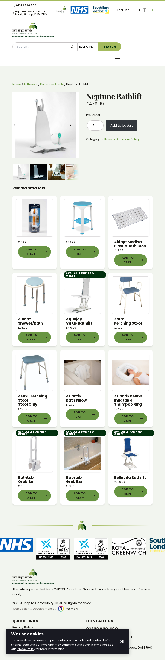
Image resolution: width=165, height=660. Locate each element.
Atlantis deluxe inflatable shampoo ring (128, 400)
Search (110, 46)
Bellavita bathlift (130, 477)
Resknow (72, 609)
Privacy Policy (105, 589)
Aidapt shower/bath (30, 321)
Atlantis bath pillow (76, 398)
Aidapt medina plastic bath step (130, 244)
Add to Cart (32, 252)
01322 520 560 (26, 5)
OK (121, 641)
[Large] (139, 10)
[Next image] (73, 125)
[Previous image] (18, 125)
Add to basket (121, 125)
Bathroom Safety (52, 84)
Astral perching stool (128, 321)
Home (16, 84)
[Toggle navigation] (117, 57)
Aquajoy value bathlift (79, 321)
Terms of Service (137, 589)
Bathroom (31, 84)
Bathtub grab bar (26, 479)
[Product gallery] (45, 125)
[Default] (134, 10)
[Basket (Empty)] (151, 10)
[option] (38, 172)
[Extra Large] (144, 10)
